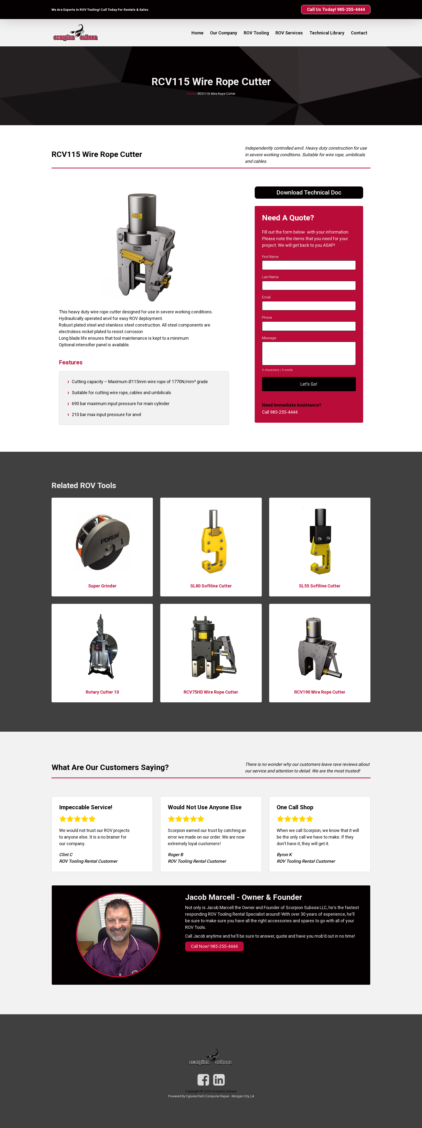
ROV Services (289, 32)
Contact (359, 32)
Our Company (223, 32)
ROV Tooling (256, 32)
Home (197, 32)
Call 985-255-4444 (279, 412)
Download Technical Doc (308, 192)
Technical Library (326, 32)
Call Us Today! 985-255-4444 (336, 9)
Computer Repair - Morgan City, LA (229, 1096)
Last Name (271, 277)
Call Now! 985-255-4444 (214, 946)
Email (267, 297)
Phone (267, 318)
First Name (271, 257)
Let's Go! (308, 384)
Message (269, 338)
